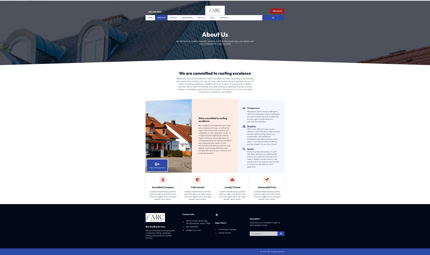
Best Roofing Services (155, 226)
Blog (212, 18)
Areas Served (187, 18)
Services (173, 18)
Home (150, 18)
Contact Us (224, 18)
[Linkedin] (217, 215)
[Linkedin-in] (273, 17)
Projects (201, 18)
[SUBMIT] (280, 233)
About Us (161, 18)
